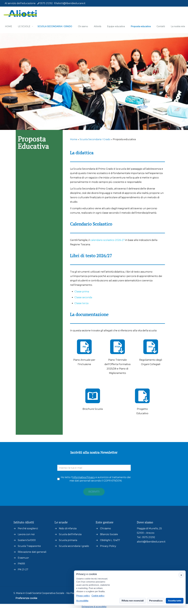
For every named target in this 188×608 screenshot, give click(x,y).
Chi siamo (105, 528)
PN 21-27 (23, 569)
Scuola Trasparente (29, 546)
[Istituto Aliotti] (21, 13)
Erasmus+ (23, 557)
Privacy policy (83, 596)
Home (73, 139)
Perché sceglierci (28, 528)
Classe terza (81, 303)
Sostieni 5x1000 (27, 540)
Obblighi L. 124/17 (110, 540)
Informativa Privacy (83, 477)
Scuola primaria (68, 540)
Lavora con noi (26, 534)
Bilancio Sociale (109, 534)
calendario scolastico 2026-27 (107, 240)
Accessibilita (82, 600)
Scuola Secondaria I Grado (95, 139)
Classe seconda (83, 297)
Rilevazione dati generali (32, 552)
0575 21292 (46, 3)
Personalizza (155, 600)
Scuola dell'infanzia (70, 534)
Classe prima (81, 291)
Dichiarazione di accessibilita (94, 607)
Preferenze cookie (26, 598)
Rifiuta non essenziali (133, 600)
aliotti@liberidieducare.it (71, 3)
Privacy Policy (108, 546)
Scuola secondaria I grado (74, 546)
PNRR (21, 563)
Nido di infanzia (68, 528)
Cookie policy (98, 596)
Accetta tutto (174, 600)
